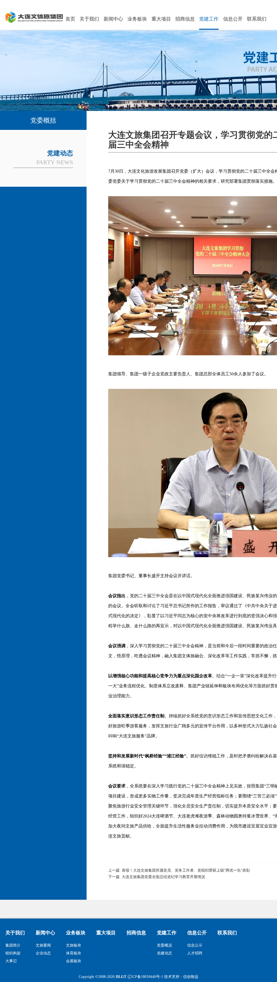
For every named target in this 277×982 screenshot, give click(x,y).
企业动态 (43, 953)
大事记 (11, 961)
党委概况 (164, 945)
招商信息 (185, 19)
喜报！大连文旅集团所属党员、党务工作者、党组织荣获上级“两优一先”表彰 (186, 870)
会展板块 (73, 961)
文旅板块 (73, 945)
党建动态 (164, 953)
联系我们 (256, 19)
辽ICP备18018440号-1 (145, 977)
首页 (70, 19)
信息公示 (194, 945)
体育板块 (73, 953)
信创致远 (190, 977)
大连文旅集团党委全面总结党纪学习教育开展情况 (163, 877)
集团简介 (13, 945)
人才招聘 (194, 953)
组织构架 (13, 953)
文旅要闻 (43, 945)
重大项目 (161, 19)
